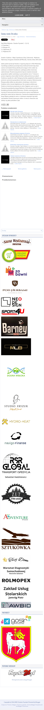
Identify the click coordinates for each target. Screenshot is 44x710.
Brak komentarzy (31, 36)
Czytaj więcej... (38, 117)
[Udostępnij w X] (6, 105)
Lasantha (24, 705)
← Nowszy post (6, 169)
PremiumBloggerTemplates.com (35, 705)
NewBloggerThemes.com (22, 706)
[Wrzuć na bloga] (4, 105)
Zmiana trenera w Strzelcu (18, 156)
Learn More (19, 15)
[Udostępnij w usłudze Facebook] (8, 105)
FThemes (9, 705)
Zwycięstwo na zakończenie (18, 122)
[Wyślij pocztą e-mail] (2, 105)
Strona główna (22, 169)
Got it (27, 15)
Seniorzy (11, 29)
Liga (7, 29)
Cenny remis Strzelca (9, 34)
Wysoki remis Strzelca (16, 111)
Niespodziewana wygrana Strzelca (20, 133)
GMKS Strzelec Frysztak (21, 702)
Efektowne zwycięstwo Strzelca (19, 144)
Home (3, 29)
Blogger (29, 680)
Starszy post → (38, 169)
